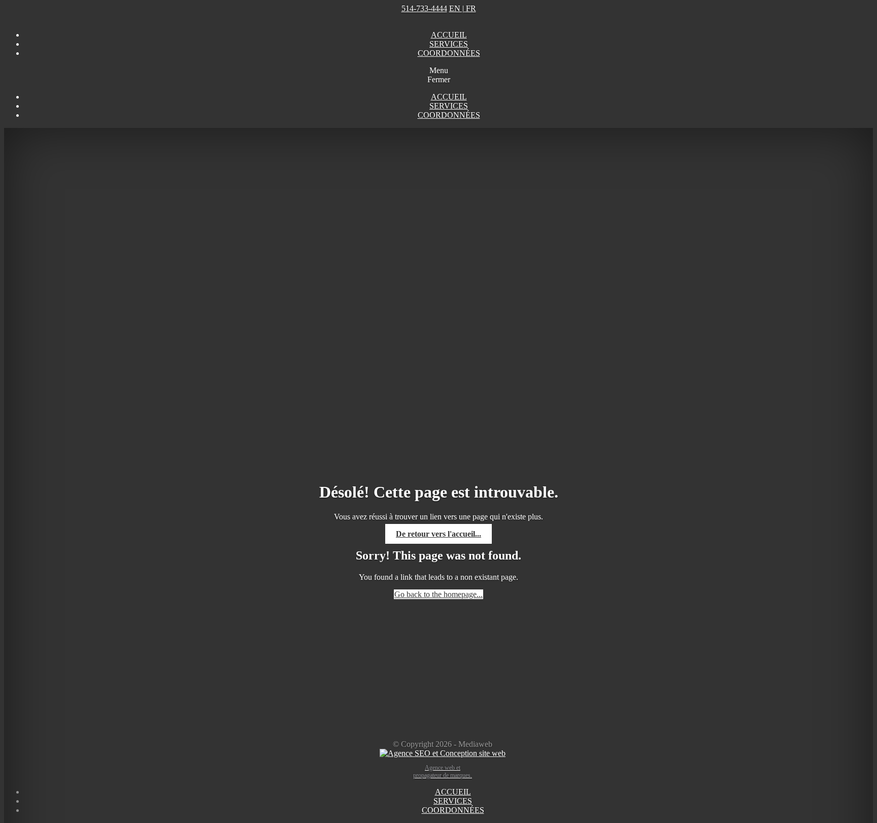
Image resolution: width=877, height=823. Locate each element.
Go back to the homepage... (438, 594)
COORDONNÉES (449, 53)
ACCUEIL (449, 34)
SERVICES (448, 44)
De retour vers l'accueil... (438, 534)
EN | (462, 8)
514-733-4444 (424, 8)
